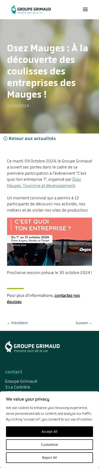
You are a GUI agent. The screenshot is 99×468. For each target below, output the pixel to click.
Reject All (49, 457)
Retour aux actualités (32, 138)
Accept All (49, 431)
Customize (49, 444)
